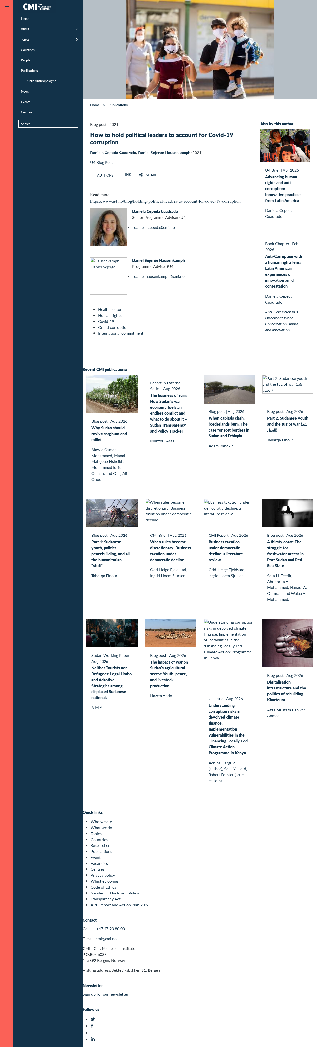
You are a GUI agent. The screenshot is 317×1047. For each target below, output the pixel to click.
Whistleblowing (104, 881)
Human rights (110, 315)
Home (25, 18)
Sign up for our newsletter (105, 994)
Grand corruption (113, 327)
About (25, 28)
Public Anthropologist (41, 80)
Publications (29, 70)
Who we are (101, 821)
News (25, 91)
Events (25, 101)
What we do (101, 827)
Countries (28, 49)
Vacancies (99, 863)
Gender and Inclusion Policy (115, 893)
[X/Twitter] (93, 1019)
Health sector (110, 309)
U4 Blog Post (101, 162)
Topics (25, 39)
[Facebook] (93, 1026)
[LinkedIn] (93, 1039)
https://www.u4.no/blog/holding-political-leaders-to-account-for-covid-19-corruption (165, 201)
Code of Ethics (103, 887)
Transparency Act (106, 899)
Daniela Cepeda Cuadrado (113, 152)
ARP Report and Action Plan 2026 (120, 905)
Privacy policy (103, 875)
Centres (26, 112)
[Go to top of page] (306, 1036)
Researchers (101, 845)
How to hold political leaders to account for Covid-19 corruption (161, 138)
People (25, 60)
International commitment (120, 333)
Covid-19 (106, 321)
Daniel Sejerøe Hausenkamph (164, 152)
